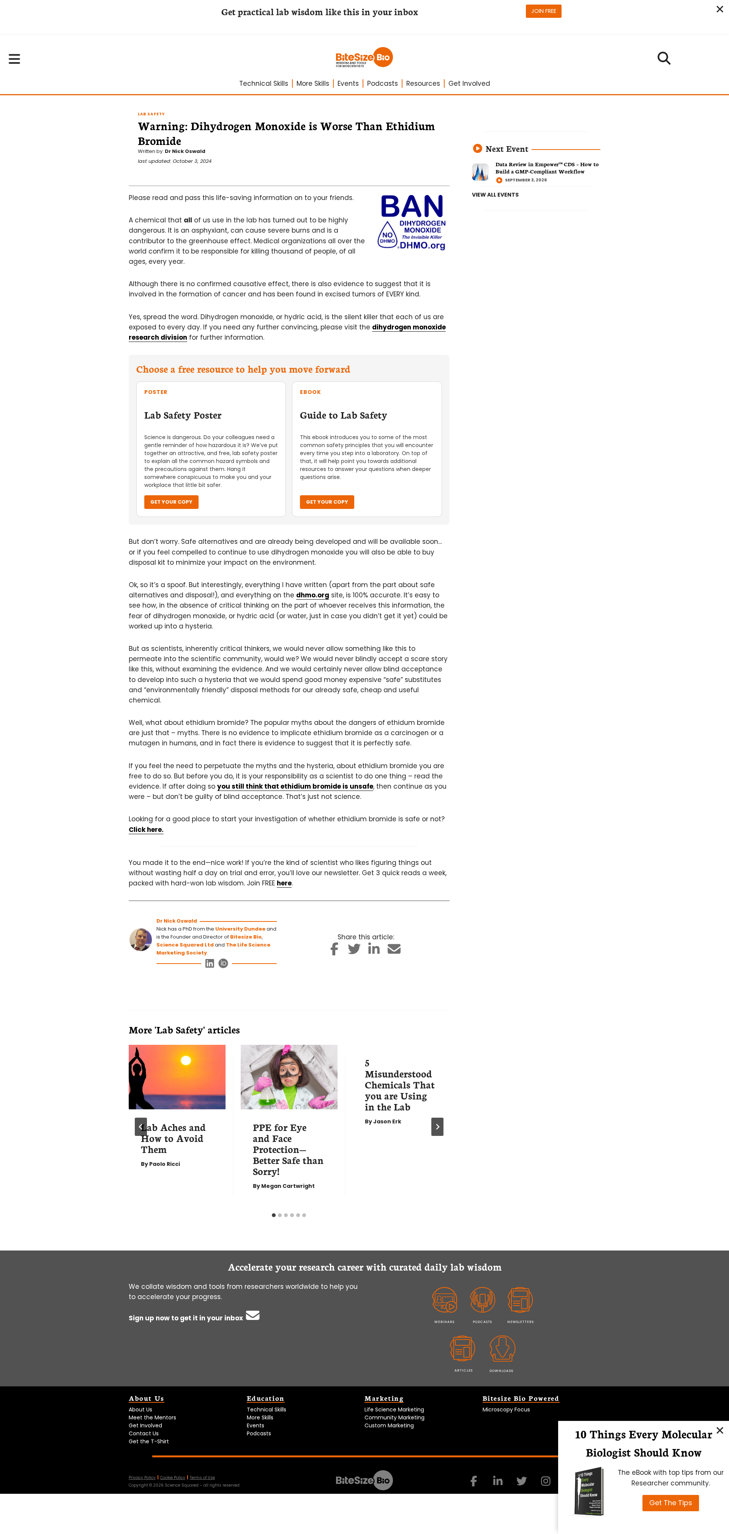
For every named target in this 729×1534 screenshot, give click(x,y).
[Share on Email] (394, 951)
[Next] (437, 1127)
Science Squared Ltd (185, 944)
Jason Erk (387, 1121)
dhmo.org (312, 595)
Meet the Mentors (152, 1417)
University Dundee (240, 928)
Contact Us (144, 1433)
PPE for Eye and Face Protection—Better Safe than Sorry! (288, 1149)
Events (348, 83)
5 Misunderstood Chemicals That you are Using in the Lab (400, 1084)
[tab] (274, 1215)
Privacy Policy (142, 1477)
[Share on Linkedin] (374, 951)
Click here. (146, 829)
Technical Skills (263, 83)
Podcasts (382, 83)
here (284, 883)
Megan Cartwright (288, 1186)
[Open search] (664, 60)
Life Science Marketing (394, 1409)
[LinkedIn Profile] (210, 965)
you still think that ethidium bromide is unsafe (295, 786)
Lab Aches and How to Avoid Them (173, 1138)
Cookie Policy (172, 1477)
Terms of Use (202, 1477)
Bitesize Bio (246, 936)
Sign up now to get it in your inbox (187, 1318)
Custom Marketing (389, 1425)
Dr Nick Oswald (185, 151)
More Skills (313, 83)
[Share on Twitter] (354, 951)
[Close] (720, 1430)
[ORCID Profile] (223, 965)
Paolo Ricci (164, 1164)
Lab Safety (151, 114)
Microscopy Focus (506, 1409)
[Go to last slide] (141, 1127)
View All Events (495, 194)
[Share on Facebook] (334, 951)
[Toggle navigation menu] (14, 58)
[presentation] (177, 1077)
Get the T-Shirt (149, 1441)
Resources (423, 83)
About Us (140, 1409)
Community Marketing (394, 1417)
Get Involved (469, 83)
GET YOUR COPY (171, 502)
